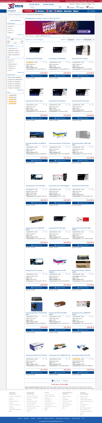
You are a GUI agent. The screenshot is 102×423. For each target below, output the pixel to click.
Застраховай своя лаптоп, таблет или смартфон (49, 396)
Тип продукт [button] (10, 45)
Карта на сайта (76, 418)
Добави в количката (37, 75)
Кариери (89, 4)
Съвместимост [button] (11, 74)
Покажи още (20, 72)
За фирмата (65, 399)
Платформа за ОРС (32, 401)
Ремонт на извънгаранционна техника (14, 401)
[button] (71, 7)
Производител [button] (11, 23)
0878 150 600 (49, 4)
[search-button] (60, 7)
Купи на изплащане (32, 403)
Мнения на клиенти (49, 418)
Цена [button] (8, 37)
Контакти (83, 4)
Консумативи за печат (19, 14)
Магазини (72, 4)
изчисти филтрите (15, 20)
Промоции (28, 11)
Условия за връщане (32, 396)
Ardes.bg (10, 14)
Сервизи (78, 4)
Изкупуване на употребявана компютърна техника (49, 401)
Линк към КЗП (30, 404)
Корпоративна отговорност (63, 418)
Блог (94, 4)
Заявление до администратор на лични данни (67, 404)
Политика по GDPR (67, 401)
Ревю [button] (8, 92)
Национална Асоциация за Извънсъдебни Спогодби (33, 408)
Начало (20, 418)
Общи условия (84, 396)
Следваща (65, 380)
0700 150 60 (35, 4)
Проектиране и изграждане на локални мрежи (50, 406)
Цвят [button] (8, 57)
